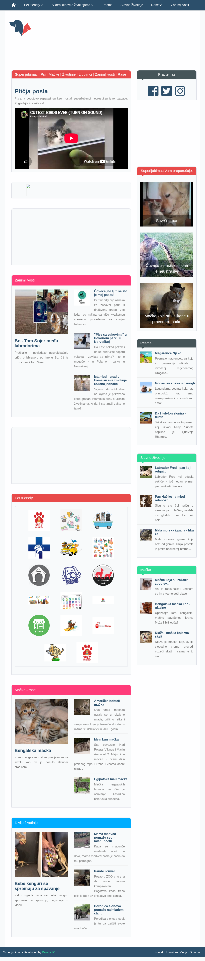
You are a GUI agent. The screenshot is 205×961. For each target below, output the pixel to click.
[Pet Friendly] (87, 652)
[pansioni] (39, 575)
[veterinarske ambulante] (39, 548)
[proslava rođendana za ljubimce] (39, 600)
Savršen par (167, 220)
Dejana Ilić (48, 952)
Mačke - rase (25, 690)
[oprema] (71, 600)
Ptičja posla (31, 91)
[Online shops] (103, 625)
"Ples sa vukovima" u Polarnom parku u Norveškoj (110, 338)
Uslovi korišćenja (177, 952)
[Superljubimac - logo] (38, 28)
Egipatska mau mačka (111, 779)
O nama (195, 952)
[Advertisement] (135, 42)
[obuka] (103, 575)
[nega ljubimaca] (103, 520)
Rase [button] (155, 5)
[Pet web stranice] (55, 652)
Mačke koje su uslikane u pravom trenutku (167, 319)
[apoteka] (103, 600)
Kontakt (159, 952)
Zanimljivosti (180, 5)
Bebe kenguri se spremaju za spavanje (37, 886)
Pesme (107, 5)
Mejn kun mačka (106, 739)
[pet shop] (71, 520)
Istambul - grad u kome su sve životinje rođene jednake (110, 380)
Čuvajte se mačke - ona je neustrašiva (167, 268)
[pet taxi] (71, 547)
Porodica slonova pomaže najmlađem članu (109, 909)
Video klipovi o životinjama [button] (71, 5)
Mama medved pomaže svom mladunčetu (105, 837)
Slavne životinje (132, 5)
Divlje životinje (26, 823)
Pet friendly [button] (32, 5)
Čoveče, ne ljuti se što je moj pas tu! (110, 293)
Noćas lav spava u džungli (175, 383)
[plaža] (71, 625)
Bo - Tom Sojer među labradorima (36, 343)
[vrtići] (103, 548)
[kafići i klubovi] (39, 520)
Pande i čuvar (104, 871)
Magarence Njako (168, 353)
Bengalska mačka (33, 750)
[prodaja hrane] (39, 625)
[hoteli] (71, 575)
